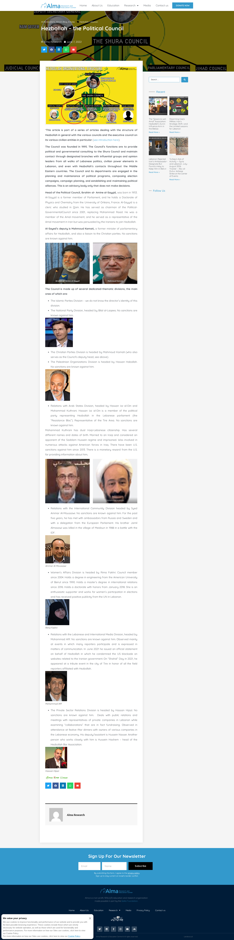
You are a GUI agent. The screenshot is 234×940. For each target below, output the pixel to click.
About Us (97, 5)
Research (130, 5)
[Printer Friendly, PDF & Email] (56, 777)
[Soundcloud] (134, 929)
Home (83, 5)
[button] (44, 50)
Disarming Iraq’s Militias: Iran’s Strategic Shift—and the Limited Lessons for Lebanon (178, 124)
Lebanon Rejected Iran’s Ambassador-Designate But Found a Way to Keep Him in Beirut (158, 164)
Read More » (154, 132)
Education (113, 5)
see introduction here (106, 139)
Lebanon (94, 22)
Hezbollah (84, 22)
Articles (71, 22)
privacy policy (133, 873)
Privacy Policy (143, 910)
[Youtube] (127, 929)
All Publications (48, 22)
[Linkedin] (106, 929)
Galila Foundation (129, 901)
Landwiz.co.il (188, 937)
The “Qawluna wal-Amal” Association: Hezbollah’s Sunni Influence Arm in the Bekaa (157, 124)
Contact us (162, 5)
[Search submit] (184, 79)
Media (147, 5)
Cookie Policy (74, 936)
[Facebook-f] (113, 929)
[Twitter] (99, 929)
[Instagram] (120, 929)
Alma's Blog (61, 22)
